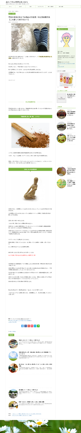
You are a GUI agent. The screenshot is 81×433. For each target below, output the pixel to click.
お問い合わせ (45, 423)
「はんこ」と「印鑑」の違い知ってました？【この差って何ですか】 (26, 413)
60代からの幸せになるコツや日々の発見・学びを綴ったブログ (40, 428)
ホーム (10, 6)
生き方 (20, 6)
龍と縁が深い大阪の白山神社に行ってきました (71, 96)
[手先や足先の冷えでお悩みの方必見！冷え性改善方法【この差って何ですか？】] (35, 326)
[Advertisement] (30, 89)
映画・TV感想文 (13, 331)
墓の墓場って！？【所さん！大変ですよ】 (28, 389)
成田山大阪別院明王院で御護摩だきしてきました (71, 113)
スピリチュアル (41, 6)
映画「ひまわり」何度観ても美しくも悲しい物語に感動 (31, 401)
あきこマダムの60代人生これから (17, 2)
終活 (30, 6)
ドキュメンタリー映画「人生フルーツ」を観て (22, 415)
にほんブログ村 (12, 322)
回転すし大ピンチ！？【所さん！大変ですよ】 (29, 340)
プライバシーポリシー (37, 423)
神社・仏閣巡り (51, 6)
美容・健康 (61, 6)
